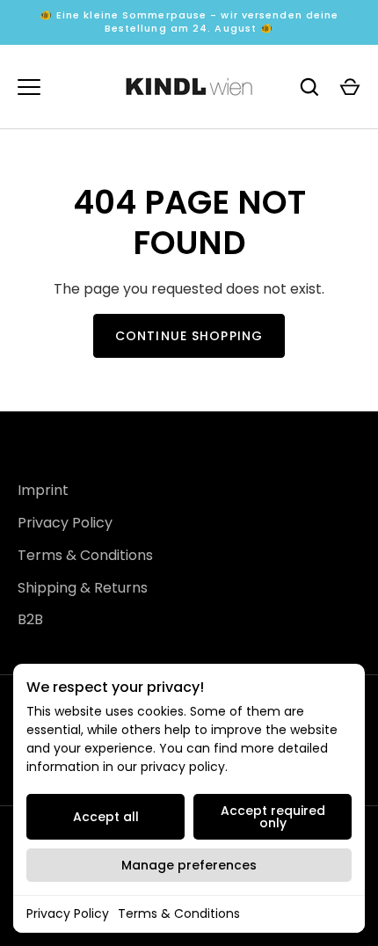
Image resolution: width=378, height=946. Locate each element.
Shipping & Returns (83, 588)
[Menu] (29, 87)
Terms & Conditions (179, 913)
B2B (30, 619)
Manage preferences (189, 865)
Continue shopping (189, 336)
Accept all (106, 817)
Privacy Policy (67, 913)
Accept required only (273, 817)
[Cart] (350, 87)
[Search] (309, 87)
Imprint (43, 490)
